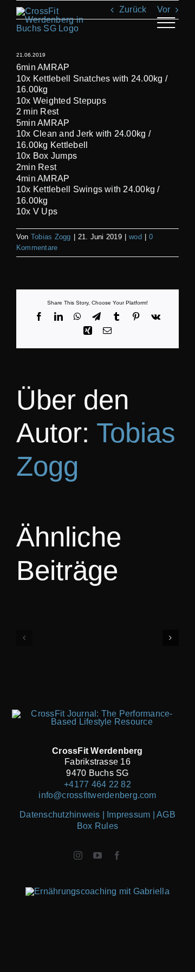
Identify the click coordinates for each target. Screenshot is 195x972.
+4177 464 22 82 (97, 784)
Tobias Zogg (51, 237)
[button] (24, 638)
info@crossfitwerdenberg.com (97, 795)
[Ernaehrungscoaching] (97, 891)
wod (135, 237)
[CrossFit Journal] (98, 713)
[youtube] (97, 855)
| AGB (164, 814)
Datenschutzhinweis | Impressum (86, 814)
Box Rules (97, 826)
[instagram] (78, 855)
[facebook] (117, 855)
